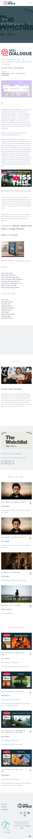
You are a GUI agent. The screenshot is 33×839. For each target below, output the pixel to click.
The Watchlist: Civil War (12, 697)
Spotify (16, 226)
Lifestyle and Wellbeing (10, 277)
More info (7, 468)
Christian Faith (7, 273)
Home (3, 29)
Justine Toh (5, 304)
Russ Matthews (7, 302)
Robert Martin (6, 306)
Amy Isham (5, 312)
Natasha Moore (7, 318)
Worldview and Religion (10, 287)
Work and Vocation (8, 275)
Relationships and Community (12, 279)
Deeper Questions (6, 615)
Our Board (4, 815)
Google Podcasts (16, 229)
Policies (3, 813)
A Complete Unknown (10, 578)
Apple (23, 226)
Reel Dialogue (5, 512)
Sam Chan (4, 300)
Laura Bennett (11, 389)
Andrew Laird (6, 310)
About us (4, 810)
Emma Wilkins (6, 316)
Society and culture (9, 285)
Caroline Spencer (7, 308)
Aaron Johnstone (8, 314)
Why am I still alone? (11, 611)
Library (10, 29)
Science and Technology (10, 281)
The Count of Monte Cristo (13, 508)
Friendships (5, 73)
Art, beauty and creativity (11, 283)
